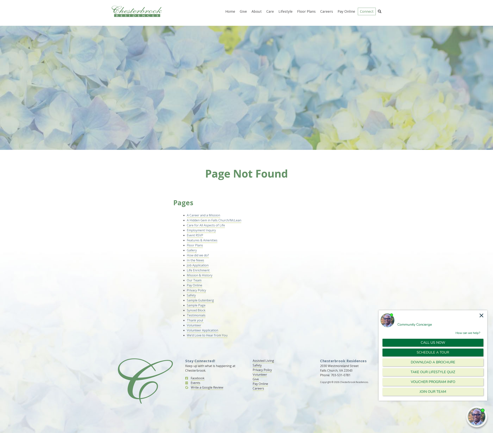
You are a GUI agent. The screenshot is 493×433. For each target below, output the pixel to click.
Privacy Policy (196, 290)
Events (195, 383)
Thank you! (195, 320)
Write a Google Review (207, 387)
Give (243, 11)
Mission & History (199, 275)
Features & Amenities (202, 240)
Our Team (194, 280)
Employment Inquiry (201, 230)
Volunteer (194, 325)
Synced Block (196, 310)
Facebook (198, 378)
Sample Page (196, 305)
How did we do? (198, 255)
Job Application (198, 265)
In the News (195, 260)
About (257, 11)
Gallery (192, 250)
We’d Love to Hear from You (207, 335)
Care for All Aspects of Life (206, 225)
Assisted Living (263, 361)
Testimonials (196, 315)
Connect (367, 11)
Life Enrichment (198, 270)
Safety (191, 295)
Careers (326, 11)
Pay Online (346, 11)
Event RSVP (195, 235)
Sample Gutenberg (200, 300)
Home (230, 11)
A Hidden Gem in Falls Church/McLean (214, 220)
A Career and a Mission (203, 215)
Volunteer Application (202, 330)
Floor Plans (306, 11)
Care (270, 11)
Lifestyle (285, 11)
